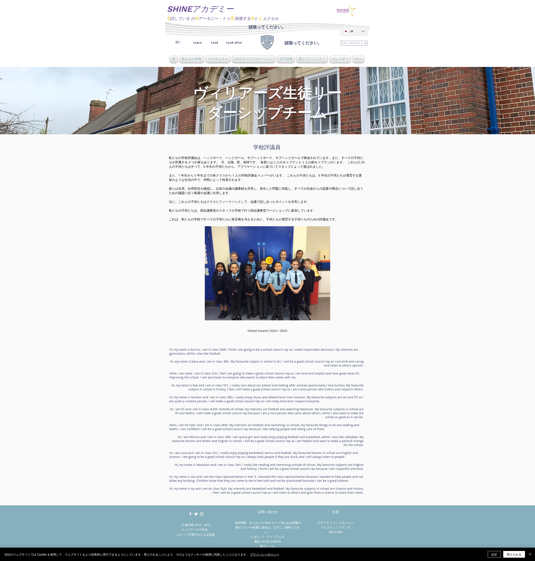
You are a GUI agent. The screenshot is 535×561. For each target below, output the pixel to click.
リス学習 (209, 534)
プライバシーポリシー (264, 554)
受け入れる (514, 554)
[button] (191, 59)
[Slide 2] (267, 123)
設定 (494, 554)
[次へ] (512, 101)
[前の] (23, 101)
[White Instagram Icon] (201, 514)
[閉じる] (529, 554)
